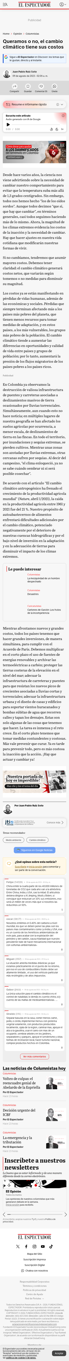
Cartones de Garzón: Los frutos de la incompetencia (44, 611)
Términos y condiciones (35, 1286)
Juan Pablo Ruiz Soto (25, 71)
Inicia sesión (12, 1204)
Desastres (33, 594)
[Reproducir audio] (8, 125)
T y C (34, 1219)
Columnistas (33, 574)
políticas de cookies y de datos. (21, 1357)
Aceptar (59, 1353)
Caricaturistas (34, 606)
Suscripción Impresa (34, 1259)
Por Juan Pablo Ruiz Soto (29, 805)
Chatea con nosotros (36, 1270)
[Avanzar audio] (57, 129)
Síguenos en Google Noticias (37, 850)
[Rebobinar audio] (51, 129)
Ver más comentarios (34, 1056)
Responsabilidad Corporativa (34, 1282)
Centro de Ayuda (34, 1294)
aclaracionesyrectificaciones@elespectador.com (34, 1324)
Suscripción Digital (35, 1265)
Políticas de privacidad (34, 1290)
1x (62, 129)
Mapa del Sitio (34, 1253)
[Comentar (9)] (41, 87)
